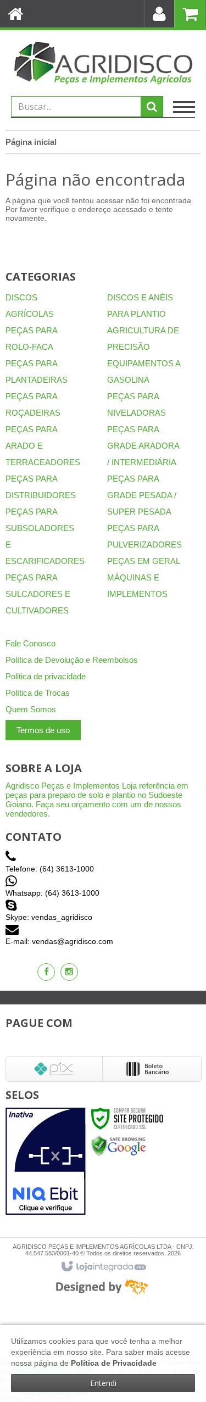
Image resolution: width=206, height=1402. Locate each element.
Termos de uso (43, 730)
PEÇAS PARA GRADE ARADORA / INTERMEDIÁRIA (143, 445)
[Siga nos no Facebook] (46, 972)
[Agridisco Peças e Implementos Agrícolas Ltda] (103, 63)
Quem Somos (30, 709)
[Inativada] (45, 1161)
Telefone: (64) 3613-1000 (49, 868)
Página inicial (31, 142)
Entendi (103, 1383)
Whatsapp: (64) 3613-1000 (52, 893)
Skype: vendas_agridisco (48, 917)
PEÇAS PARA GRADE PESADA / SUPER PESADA (141, 495)
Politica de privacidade (45, 676)
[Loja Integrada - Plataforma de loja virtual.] (103, 1266)
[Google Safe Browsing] (118, 1145)
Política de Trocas (37, 692)
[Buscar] (152, 106)
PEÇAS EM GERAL (143, 561)
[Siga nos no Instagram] (69, 972)
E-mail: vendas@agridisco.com (59, 941)
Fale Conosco (30, 643)
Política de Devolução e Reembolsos (71, 659)
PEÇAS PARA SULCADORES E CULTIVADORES (37, 594)
